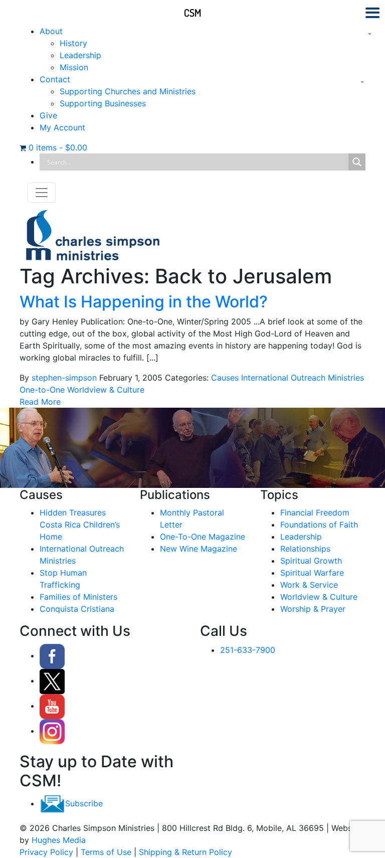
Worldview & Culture (105, 390)
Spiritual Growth (311, 561)
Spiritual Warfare (312, 573)
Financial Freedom (314, 512)
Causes (225, 378)
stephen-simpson (64, 378)
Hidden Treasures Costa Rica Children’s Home (80, 524)
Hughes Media (59, 840)
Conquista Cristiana (77, 609)
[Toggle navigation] (42, 193)
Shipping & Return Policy (185, 852)
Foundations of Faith (319, 525)
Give (48, 115)
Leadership (80, 55)
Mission (74, 67)
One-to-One (42, 390)
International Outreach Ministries (302, 378)
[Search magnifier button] (356, 161)
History (73, 43)
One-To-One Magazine (202, 537)
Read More (40, 402)
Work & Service (309, 585)
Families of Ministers (78, 597)
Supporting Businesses (103, 103)
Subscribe (84, 803)
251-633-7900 (247, 650)
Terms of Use (106, 852)
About (51, 31)
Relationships (305, 549)
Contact (55, 79)
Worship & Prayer (312, 609)
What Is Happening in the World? (144, 301)
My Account (62, 127)
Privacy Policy (46, 852)
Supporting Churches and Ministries (128, 91)
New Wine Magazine (198, 549)
